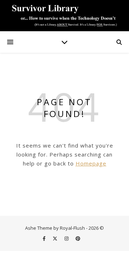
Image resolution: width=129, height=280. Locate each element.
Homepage (91, 163)
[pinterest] (78, 238)
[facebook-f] (45, 238)
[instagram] (67, 238)
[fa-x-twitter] (55, 238)
